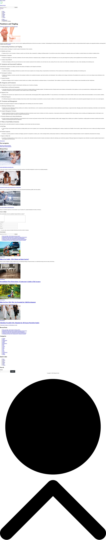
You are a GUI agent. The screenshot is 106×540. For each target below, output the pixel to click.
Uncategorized (4, 352)
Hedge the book (3, 5)
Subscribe (1, 8)
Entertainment (4, 340)
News (3, 13)
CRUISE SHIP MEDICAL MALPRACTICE (6, 167)
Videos (3, 15)
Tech (3, 349)
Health (3, 342)
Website (1, 228)
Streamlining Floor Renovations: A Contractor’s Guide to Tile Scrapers (14, 237)
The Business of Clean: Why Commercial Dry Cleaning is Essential (14, 240)
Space (3, 347)
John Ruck (16, 26)
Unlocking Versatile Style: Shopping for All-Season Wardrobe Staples (14, 239)
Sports (3, 16)
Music (3, 344)
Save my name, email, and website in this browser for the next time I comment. (15, 230)
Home (3, 11)
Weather (3, 14)
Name (1, 223)
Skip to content (2, 0)
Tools (3, 350)
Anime (3, 339)
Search (1, 369)
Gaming (3, 341)
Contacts (3, 17)
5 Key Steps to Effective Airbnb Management (7, 207)
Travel (3, 351)
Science (3, 346)
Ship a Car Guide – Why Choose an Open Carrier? (11, 236)
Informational (2, 140)
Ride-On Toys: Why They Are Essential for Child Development (13, 238)
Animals (3, 12)
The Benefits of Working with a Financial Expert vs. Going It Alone (10, 187)
